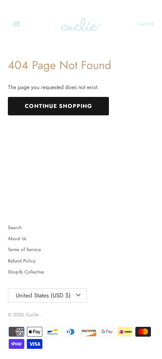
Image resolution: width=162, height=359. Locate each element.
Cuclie (33, 314)
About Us (17, 238)
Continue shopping (58, 106)
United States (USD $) (43, 295)
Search (15, 227)
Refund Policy (21, 260)
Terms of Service (24, 249)
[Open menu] (16, 24)
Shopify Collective (26, 271)
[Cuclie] (81, 24)
